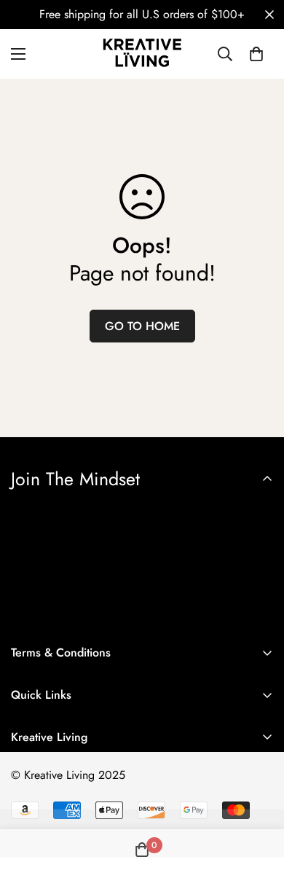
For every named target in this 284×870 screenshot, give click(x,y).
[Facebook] (28, 819)
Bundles (30, 772)
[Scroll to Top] (257, 792)
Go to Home (142, 326)
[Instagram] (72, 819)
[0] (256, 54)
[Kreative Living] (142, 54)
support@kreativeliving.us (72, 789)
